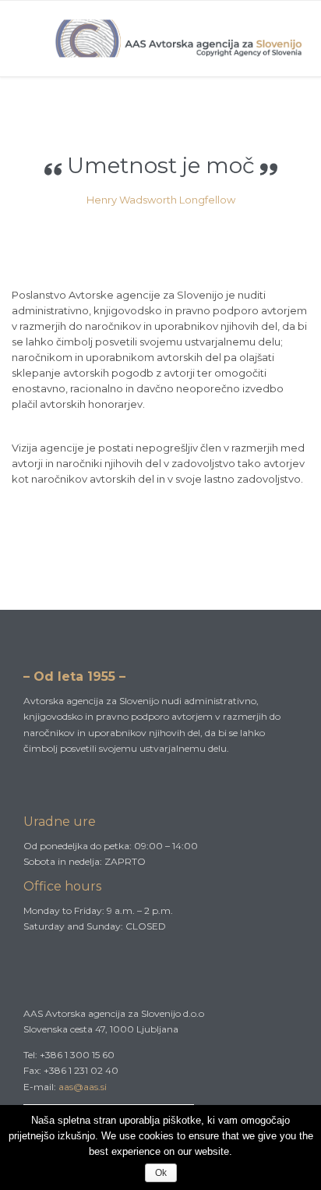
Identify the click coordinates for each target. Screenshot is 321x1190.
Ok (161, 1172)
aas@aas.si (82, 1087)
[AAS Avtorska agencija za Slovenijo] (180, 38)
